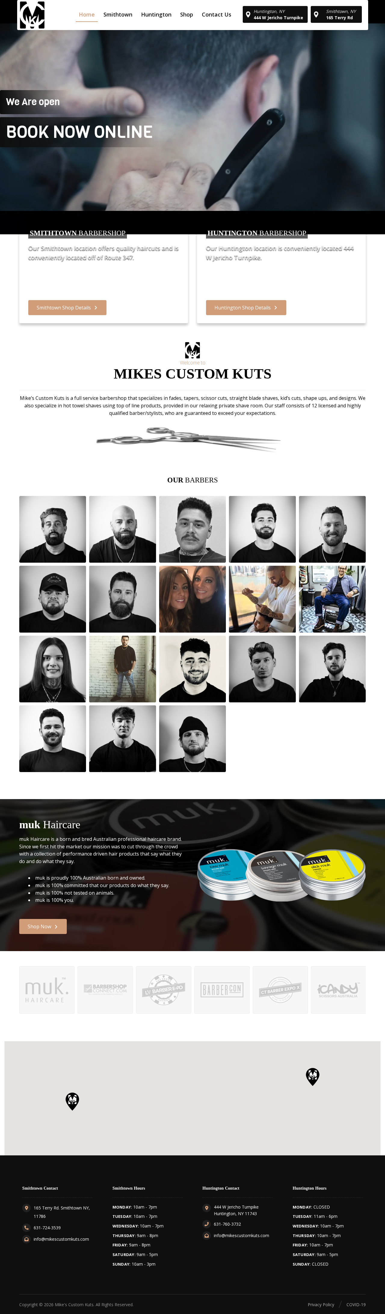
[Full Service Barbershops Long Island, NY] (32, 15)
